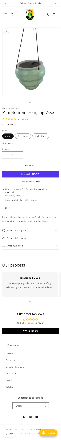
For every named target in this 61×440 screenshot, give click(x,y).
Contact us (11, 373)
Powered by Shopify (34, 429)
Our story (10, 360)
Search (9, 380)
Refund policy (30, 434)
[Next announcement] (55, 3)
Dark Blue (23, 136)
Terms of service (16, 434)
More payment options (30, 181)
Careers (9, 353)
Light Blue (40, 136)
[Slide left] (24, 103)
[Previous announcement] (5, 3)
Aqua (8, 136)
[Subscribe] (45, 405)
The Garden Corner (19, 429)
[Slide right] (37, 103)
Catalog (9, 387)
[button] (6, 14)
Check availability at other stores (21, 200)
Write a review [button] (30, 330)
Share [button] (8, 207)
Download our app (15, 367)
